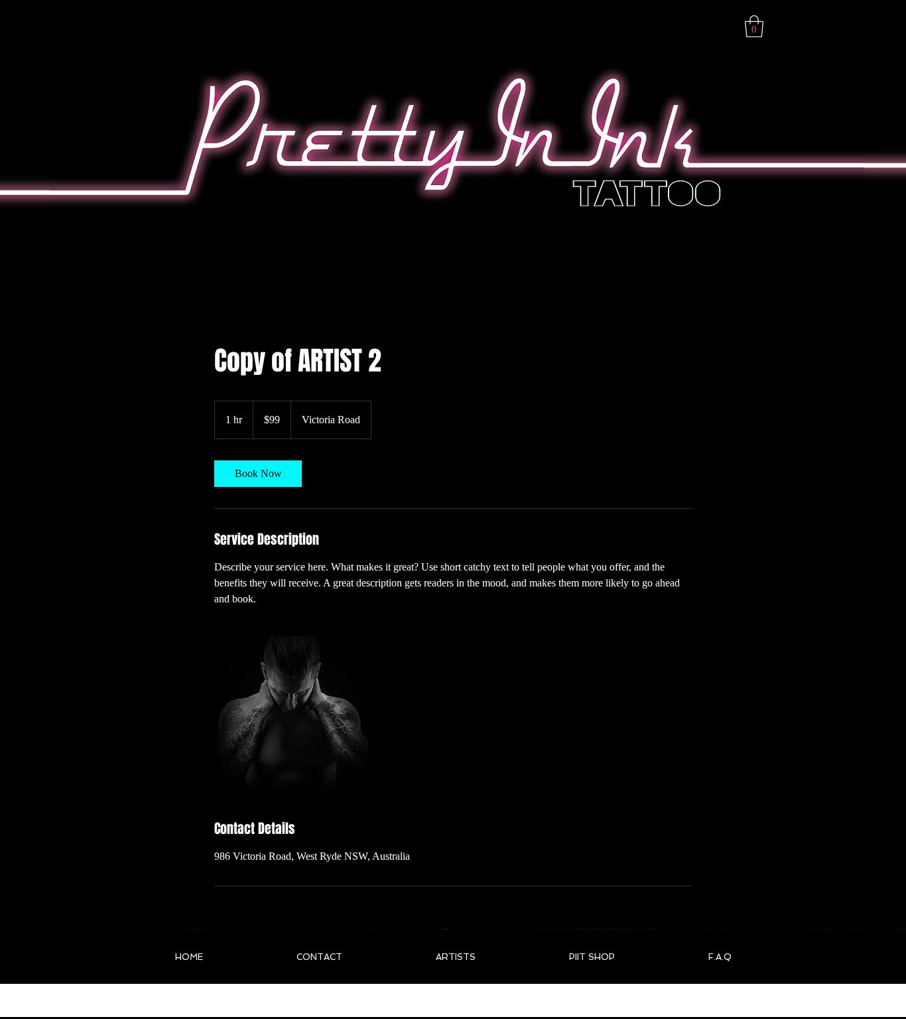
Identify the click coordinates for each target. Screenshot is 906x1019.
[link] (258, 473)
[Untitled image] (291, 713)
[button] (754, 26)
